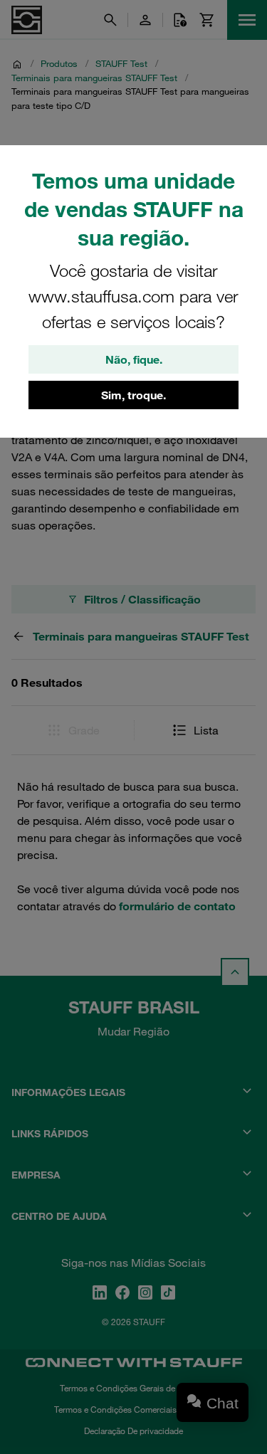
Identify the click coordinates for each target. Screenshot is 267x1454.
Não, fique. (133, 359)
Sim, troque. (133, 395)
